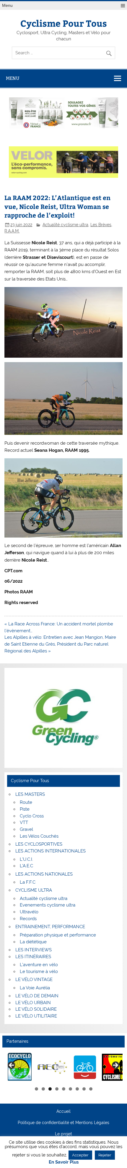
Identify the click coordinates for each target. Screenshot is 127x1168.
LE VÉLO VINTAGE (34, 979)
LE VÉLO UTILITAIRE (36, 1016)
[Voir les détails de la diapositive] (35, 1067)
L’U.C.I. (26, 859)
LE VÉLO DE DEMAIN (36, 996)
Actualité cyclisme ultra (65, 224)
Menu (7, 5)
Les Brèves (100, 224)
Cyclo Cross (32, 816)
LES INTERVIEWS (33, 950)
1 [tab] (36, 1089)
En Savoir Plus (64, 1162)
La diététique (33, 941)
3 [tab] (50, 1089)
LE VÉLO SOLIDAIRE (36, 1009)
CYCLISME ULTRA (33, 890)
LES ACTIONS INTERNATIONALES (50, 851)
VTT (24, 822)
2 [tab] (43, 1089)
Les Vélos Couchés (39, 836)
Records (28, 918)
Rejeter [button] (104, 1155)
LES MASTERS (30, 794)
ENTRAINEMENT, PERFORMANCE (50, 926)
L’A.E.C (26, 866)
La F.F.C (27, 882)
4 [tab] (56, 1089)
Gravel (26, 829)
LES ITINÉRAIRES (33, 956)
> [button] (115, 1065)
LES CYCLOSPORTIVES (38, 844)
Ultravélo (29, 912)
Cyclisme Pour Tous (63, 23)
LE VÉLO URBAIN (33, 1002)
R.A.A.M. (11, 231)
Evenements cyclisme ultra (47, 905)
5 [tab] (63, 1089)
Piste (25, 809)
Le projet (63, 1134)
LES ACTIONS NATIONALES (44, 874)
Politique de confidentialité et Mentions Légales (63, 1123)
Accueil (63, 1112)
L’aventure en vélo (39, 964)
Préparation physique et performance (58, 935)
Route (26, 802)
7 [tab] (77, 1089)
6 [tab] (70, 1089)
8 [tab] (84, 1089)
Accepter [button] (80, 1155)
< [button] (11, 1065)
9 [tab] (90, 1089)
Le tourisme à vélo (39, 971)
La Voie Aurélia (35, 987)
